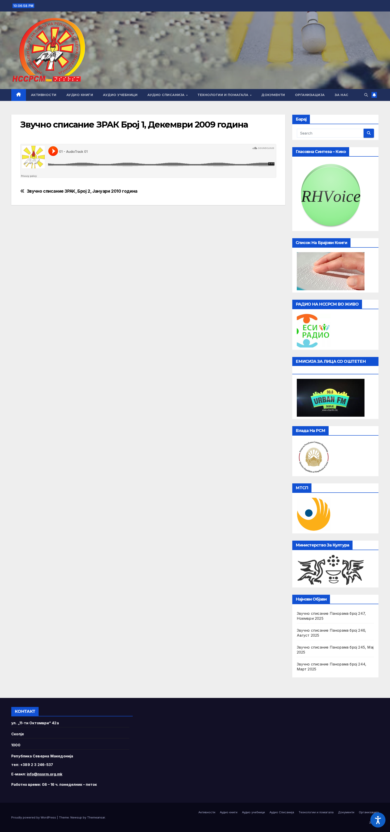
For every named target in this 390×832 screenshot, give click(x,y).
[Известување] (374, 95)
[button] (366, 95)
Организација (310, 95)
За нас (341, 95)
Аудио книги (79, 95)
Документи (273, 95)
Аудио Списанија (166, 95)
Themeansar (96, 817)
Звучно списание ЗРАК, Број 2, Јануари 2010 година (82, 191)
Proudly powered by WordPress (34, 817)
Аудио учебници (120, 95)
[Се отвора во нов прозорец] (314, 330)
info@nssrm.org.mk (44, 774)
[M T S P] (314, 514)
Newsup (76, 817)
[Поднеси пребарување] (369, 133)
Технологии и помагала (223, 95)
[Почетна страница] (18, 95)
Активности (43, 95)
